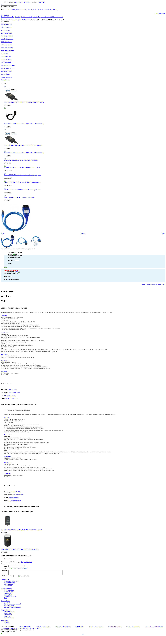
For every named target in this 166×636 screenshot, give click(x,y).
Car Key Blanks (5, 74)
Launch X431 (49, 17)
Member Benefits (146, 284)
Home (2, 17)
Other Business (5, 620)
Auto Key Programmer (39, 17)
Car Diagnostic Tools (26, 17)
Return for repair (8, 617)
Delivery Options (9, 590)
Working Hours (8, 584)
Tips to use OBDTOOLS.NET (12, 607)
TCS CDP (17, 17)
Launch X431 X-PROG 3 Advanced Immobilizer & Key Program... (22, 175)
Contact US (32, 628)
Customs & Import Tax (10, 596)
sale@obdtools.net (10, 395)
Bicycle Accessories (6, 77)
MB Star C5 (42, 10)
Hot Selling (11, 17)
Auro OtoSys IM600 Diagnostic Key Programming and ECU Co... (22, 167)
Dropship (6, 622)
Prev (25, 562)
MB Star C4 (35, 10)
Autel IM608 (11, 10)
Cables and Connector (7, 47)
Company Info (5, 579)
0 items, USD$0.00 (160, 13)
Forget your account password (12, 604)
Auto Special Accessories (8, 65)
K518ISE (48, 10)
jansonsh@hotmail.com (11, 398)
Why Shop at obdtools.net (11, 581)
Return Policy (161, 284)
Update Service (5, 80)
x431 (25, 10)
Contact (60, 17)
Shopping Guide (8, 593)
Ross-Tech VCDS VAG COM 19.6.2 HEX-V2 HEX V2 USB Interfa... (24, 145)
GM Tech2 (54, 10)
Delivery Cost (8, 595)
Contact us (7, 602)
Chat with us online (14, 392)
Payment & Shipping (6, 588)
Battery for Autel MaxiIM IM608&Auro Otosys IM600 (19, 197)
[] (26, 2)
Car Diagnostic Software (7, 68)
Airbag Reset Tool (6, 56)
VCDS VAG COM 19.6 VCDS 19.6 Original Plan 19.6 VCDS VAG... (23, 123)
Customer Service (5, 601)
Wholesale (7, 624)
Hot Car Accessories (6, 71)
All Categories (5, 15)
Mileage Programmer (6, 27)
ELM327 (29, 10)
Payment (55, 17)
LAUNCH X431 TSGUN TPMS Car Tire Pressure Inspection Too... (23, 189)
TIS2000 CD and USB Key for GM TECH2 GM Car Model (21, 160)
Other (5, 598)
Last (30, 562)
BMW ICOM (19, 10)
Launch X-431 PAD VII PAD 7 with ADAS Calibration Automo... (22, 182)
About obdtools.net (9, 582)
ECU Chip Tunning (6, 59)
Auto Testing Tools (6, 62)
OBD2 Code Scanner (6, 42)
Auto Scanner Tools (6, 33)
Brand (6, 17)
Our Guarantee (8, 585)
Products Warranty (9, 611)
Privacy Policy (8, 616)
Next (27, 562)
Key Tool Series (5, 30)
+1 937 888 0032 (12, 389)
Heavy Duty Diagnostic (7, 50)
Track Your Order (9, 605)
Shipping (154, 284)
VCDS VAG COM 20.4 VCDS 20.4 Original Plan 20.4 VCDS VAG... (23, 152)
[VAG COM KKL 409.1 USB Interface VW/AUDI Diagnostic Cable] (16, 232)
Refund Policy (8, 613)
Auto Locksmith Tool (6, 45)
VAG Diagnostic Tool (7, 36)
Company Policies (6, 610)
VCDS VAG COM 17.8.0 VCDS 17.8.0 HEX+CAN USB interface (19, 549)
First (22, 562)
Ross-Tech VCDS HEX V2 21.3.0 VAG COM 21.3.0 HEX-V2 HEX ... (24, 102)
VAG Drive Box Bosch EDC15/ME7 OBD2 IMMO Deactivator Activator (21, 529)
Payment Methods (9, 591)
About (38, 628)
